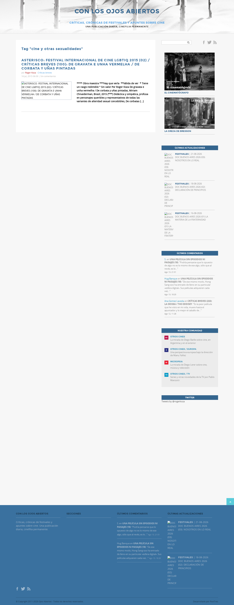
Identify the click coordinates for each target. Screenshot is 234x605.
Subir (230, 501)
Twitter (209, 42)
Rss (215, 42)
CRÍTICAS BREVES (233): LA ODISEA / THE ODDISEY (188, 302)
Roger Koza (30, 72)
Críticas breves (45, 72)
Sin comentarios (48, 76)
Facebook (204, 42)
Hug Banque (170, 278)
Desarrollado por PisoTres (205, 601)
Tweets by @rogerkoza (173, 401)
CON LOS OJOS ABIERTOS (117, 11)
